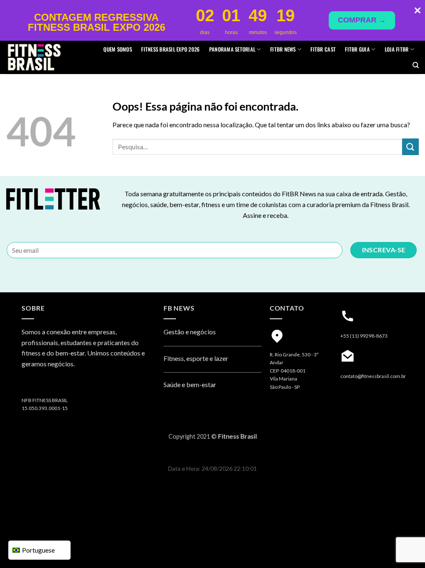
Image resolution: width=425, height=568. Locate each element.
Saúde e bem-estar (190, 384)
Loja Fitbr (397, 49)
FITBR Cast (323, 49)
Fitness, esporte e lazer (196, 358)
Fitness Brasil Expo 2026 (170, 49)
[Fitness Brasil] (47, 57)
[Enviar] (410, 146)
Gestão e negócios (190, 332)
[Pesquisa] (416, 65)
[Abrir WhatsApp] (404, 547)
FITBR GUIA (357, 49)
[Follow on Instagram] (30, 385)
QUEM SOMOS (117, 49)
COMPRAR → (362, 20)
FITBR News (283, 49)
